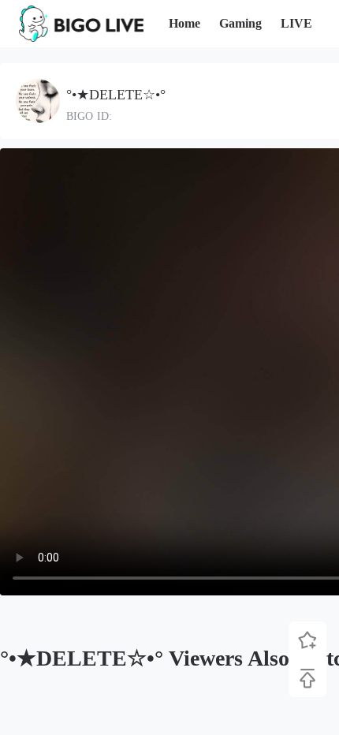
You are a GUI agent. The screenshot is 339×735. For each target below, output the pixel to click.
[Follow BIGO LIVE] (307, 640)
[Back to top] (307, 678)
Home (184, 23)
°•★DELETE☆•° (116, 95)
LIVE (296, 23)
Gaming (240, 23)
